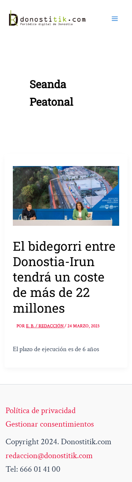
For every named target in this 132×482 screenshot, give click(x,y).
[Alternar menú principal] (115, 19)
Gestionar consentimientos (50, 424)
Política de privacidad (41, 410)
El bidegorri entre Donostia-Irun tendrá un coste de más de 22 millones (64, 277)
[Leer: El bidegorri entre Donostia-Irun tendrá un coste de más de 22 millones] (66, 195)
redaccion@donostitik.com (49, 455)
